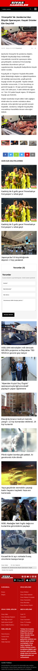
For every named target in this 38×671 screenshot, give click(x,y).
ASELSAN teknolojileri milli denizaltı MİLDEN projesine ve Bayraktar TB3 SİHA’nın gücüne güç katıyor (17, 350)
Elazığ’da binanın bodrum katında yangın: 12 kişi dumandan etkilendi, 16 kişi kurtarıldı (18, 422)
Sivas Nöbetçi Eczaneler (27, 597)
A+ (32, 48)
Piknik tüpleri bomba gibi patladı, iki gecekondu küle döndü (17, 456)
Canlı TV (22, 614)
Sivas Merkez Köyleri (26, 605)
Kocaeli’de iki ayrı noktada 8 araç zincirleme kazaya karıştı (16, 557)
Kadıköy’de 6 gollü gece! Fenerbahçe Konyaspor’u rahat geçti (18, 192)
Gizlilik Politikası (6, 663)
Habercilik (4, 639)
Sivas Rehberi (24, 592)
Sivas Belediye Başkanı (8, 617)
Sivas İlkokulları (24, 602)
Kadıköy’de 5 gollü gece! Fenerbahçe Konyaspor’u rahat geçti (18, 225)
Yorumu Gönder (8, 315)
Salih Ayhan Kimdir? (7, 622)
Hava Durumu (5, 634)
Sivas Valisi (4, 614)
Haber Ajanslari (24, 625)
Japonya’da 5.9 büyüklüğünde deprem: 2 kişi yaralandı (15, 258)
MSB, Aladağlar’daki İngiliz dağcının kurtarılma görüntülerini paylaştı (17, 524)
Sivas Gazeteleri (25, 619)
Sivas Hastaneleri (25, 600)
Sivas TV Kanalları (25, 622)
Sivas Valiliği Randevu (7, 625)
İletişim (3, 595)
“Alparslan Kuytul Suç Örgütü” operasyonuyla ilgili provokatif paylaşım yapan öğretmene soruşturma (14, 387)
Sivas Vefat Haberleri (26, 595)
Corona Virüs (5, 636)
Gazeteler (23, 617)
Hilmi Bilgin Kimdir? (6, 619)
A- (35, 48)
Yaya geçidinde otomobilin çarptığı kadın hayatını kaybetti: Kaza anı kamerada (16, 490)
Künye (3, 592)
